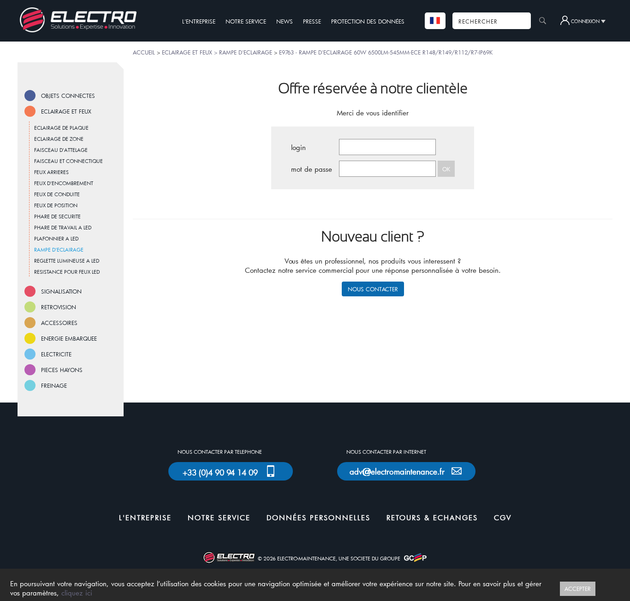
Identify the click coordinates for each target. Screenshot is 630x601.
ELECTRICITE (56, 354)
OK (446, 169)
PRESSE (312, 21)
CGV (502, 517)
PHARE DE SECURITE (57, 216)
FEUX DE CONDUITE (57, 194)
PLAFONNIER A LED (56, 238)
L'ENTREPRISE (198, 21)
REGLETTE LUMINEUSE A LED (66, 260)
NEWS (284, 21)
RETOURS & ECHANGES (432, 517)
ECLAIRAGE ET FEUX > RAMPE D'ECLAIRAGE (217, 52)
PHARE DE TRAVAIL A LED (62, 227)
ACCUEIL (144, 52)
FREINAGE (54, 385)
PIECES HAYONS (62, 369)
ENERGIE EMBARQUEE (69, 338)
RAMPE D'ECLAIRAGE (58, 249)
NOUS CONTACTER (373, 289)
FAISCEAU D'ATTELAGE (61, 149)
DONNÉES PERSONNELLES (318, 517)
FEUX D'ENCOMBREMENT (63, 183)
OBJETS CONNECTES (68, 95)
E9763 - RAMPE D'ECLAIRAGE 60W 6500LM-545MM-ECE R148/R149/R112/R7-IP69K (386, 52)
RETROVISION (58, 307)
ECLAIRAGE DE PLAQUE (61, 127)
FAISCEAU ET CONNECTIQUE (68, 160)
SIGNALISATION (61, 291)
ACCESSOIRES (59, 322)
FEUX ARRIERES (51, 171)
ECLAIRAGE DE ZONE (58, 138)
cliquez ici (76, 592)
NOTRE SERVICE (246, 21)
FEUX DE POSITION (55, 205)
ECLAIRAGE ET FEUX (66, 111)
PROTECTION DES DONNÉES (367, 21)
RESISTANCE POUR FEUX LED (67, 271)
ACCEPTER (578, 588)
